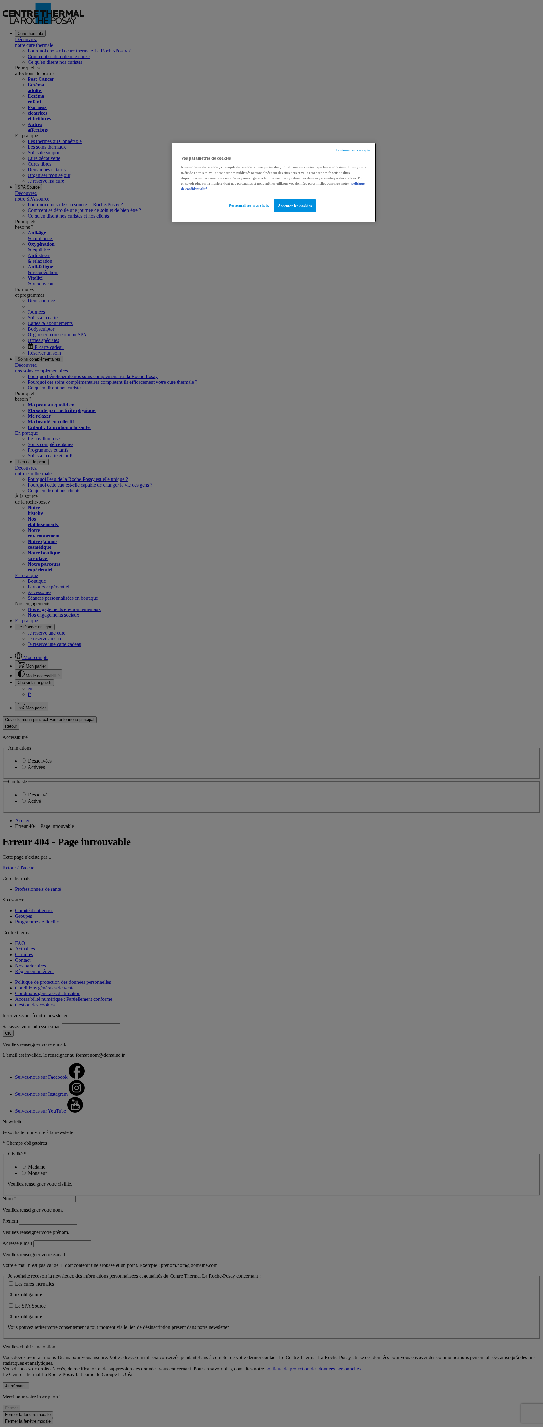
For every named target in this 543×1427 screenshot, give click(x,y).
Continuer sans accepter (353, 150)
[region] (274, 182)
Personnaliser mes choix (249, 205)
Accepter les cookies (295, 205)
